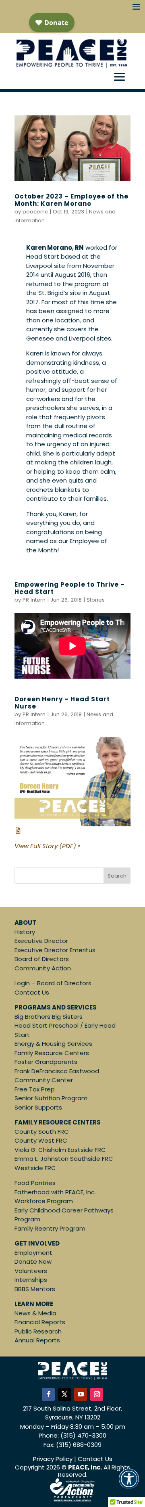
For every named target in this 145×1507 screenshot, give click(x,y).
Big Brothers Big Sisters (48, 1016)
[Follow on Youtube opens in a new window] (80, 1394)
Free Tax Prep (34, 1089)
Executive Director (41, 940)
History (24, 932)
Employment (33, 1252)
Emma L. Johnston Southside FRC (63, 1158)
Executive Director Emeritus (54, 950)
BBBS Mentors (34, 1289)
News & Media (35, 1313)
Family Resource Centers (51, 1053)
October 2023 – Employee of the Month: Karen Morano (71, 200)
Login (22, 983)
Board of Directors (41, 959)
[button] (129, 1484)
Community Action (42, 968)
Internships (30, 1279)
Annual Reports (37, 1340)
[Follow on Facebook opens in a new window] (48, 1394)
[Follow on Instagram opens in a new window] (96, 1394)
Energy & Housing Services (53, 1043)
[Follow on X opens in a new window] (64, 1394)
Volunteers (30, 1271)
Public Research (38, 1331)
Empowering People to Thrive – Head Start (69, 588)
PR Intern (34, 600)
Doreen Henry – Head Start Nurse (62, 703)
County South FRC (41, 1131)
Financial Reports (39, 1322)
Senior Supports (38, 1107)
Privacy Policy (52, 1459)
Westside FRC (35, 1168)
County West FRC (40, 1140)
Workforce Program (43, 1201)
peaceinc (35, 211)
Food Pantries (35, 1183)
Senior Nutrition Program (50, 1098)
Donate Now (33, 1261)
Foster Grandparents (45, 1062)
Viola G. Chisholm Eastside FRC (60, 1149)
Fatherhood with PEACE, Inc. (55, 1192)
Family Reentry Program (49, 1228)
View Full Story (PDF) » (47, 846)
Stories (96, 600)
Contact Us (31, 992)
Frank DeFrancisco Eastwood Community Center (56, 1076)
